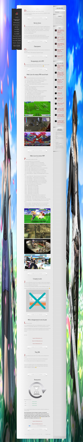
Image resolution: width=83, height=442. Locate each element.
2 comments (44, 150)
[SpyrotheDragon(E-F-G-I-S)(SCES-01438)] (60, 50)
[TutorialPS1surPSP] (16, 36)
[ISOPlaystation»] (16, 22)
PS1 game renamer (58, 20)
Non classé (41, 17)
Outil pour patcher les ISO (59, 23)
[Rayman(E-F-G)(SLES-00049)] (60, 56)
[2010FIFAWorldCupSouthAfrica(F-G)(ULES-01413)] (60, 115)
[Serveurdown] (37, 23)
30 (41, 434)
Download (59, 34)
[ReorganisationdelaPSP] (37, 61)
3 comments (44, 374)
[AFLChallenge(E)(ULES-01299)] (60, 103)
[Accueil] (16, 17)
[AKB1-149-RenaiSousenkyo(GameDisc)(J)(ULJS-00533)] (60, 66)
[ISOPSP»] (16, 27)
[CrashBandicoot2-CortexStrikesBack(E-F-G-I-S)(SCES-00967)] (60, 31)
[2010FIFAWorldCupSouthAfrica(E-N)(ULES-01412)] (61, 121)
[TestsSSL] (37, 352)
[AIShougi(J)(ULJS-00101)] (59, 93)
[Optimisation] (37, 46)
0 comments (44, 17)
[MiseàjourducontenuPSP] (37, 156)
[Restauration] (37, 379)
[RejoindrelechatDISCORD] (16, 20)
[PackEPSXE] (16, 29)
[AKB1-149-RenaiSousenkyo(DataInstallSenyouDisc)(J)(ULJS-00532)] (60, 73)
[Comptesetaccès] (37, 279)
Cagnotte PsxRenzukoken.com (37, 338)
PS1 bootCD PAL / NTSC (59, 19)
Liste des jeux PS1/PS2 (59, 22)
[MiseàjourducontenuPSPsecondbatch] (37, 74)
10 (38, 434)
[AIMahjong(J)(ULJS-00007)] (60, 98)
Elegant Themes (62, 437)
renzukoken (32, 17)
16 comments (44, 314)
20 (39, 434)
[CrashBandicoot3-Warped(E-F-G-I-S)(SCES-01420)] (60, 44)
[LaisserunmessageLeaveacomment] (16, 46)
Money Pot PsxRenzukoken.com (37, 340)
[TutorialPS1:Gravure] (16, 38)
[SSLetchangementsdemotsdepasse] (37, 320)
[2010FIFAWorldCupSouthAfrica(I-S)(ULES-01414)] (60, 109)
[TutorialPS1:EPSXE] (16, 40)
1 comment (44, 41)
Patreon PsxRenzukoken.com (37, 343)
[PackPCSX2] (16, 31)
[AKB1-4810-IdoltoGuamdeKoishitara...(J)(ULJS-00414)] (60, 81)
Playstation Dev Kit (58, 18)
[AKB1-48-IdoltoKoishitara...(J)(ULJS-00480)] (60, 87)
